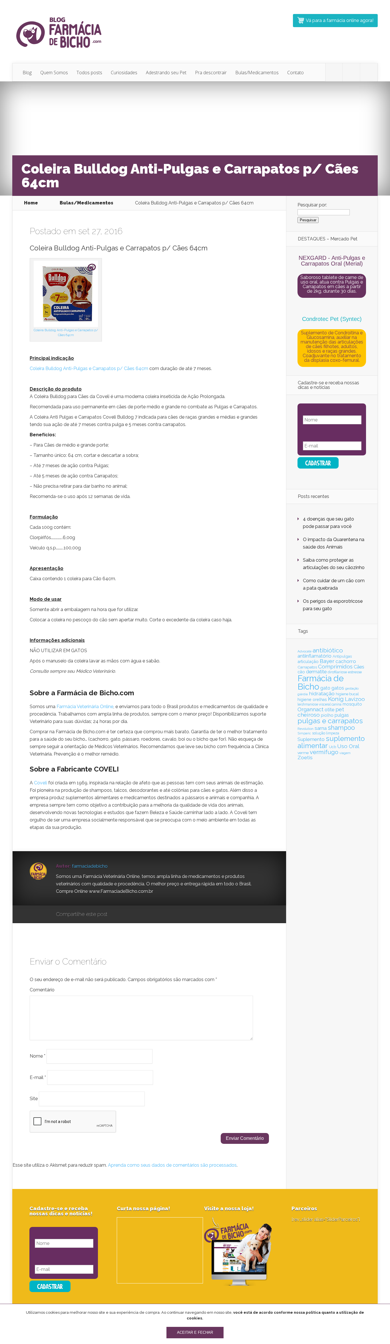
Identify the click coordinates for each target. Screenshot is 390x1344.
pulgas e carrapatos (330, 721)
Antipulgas (342, 656)
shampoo (341, 727)
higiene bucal (347, 694)
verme (303, 752)
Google (117, 914)
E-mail (38, 1077)
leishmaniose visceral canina (319, 704)
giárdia (302, 694)
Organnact (310, 709)
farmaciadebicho (90, 866)
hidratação (322, 693)
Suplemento (311, 739)
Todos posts (89, 72)
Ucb (332, 747)
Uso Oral (348, 746)
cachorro (345, 661)
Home (31, 203)
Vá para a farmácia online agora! (339, 20)
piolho (327, 715)
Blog (27, 72)
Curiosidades (124, 72)
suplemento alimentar (331, 742)
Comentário (42, 990)
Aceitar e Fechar (195, 1333)
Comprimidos (335, 666)
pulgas (342, 715)
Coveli (40, 782)
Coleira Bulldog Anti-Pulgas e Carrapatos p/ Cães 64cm (89, 368)
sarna (321, 728)
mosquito (352, 704)
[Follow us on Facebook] (351, 72)
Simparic (304, 733)
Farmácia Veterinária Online (85, 706)
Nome (37, 1056)
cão (301, 671)
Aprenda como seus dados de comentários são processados (172, 1165)
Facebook (128, 914)
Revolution (305, 729)
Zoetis (305, 757)
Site (34, 1098)
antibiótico (328, 650)
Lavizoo (355, 699)
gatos (337, 688)
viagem (345, 753)
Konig (336, 699)
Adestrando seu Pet (166, 72)
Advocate (304, 651)
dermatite (316, 671)
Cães (359, 667)
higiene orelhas (312, 699)
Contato (295, 72)
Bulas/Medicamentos (257, 72)
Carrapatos (307, 667)
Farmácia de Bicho (320, 682)
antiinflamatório (314, 656)
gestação (352, 688)
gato (325, 688)
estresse (355, 672)
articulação (308, 661)
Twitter (139, 914)
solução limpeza (325, 733)
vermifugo (324, 752)
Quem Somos (54, 72)
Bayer (327, 661)
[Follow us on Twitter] (334, 72)
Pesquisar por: (312, 205)
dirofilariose (337, 672)
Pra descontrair (211, 72)
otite (329, 709)
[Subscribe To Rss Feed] (368, 72)
